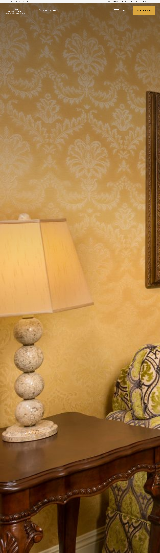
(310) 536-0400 (142, 1)
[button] (120, 10)
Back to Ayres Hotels (18, 1)
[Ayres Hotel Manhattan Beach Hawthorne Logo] (15, 10)
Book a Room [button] (144, 11)
